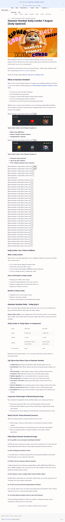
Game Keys (31, 75)
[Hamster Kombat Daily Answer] (32, 42)
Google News (31, 2)
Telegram (42, 2)
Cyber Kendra (4, 10)
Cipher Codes (40, 75)
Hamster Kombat (25, 70)
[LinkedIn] (15, 516)
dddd (35, 114)
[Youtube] (11, 516)
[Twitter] (7, 516)
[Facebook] (3, 516)
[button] (61, 10)
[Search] (63, 10)
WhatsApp (37, 2)
